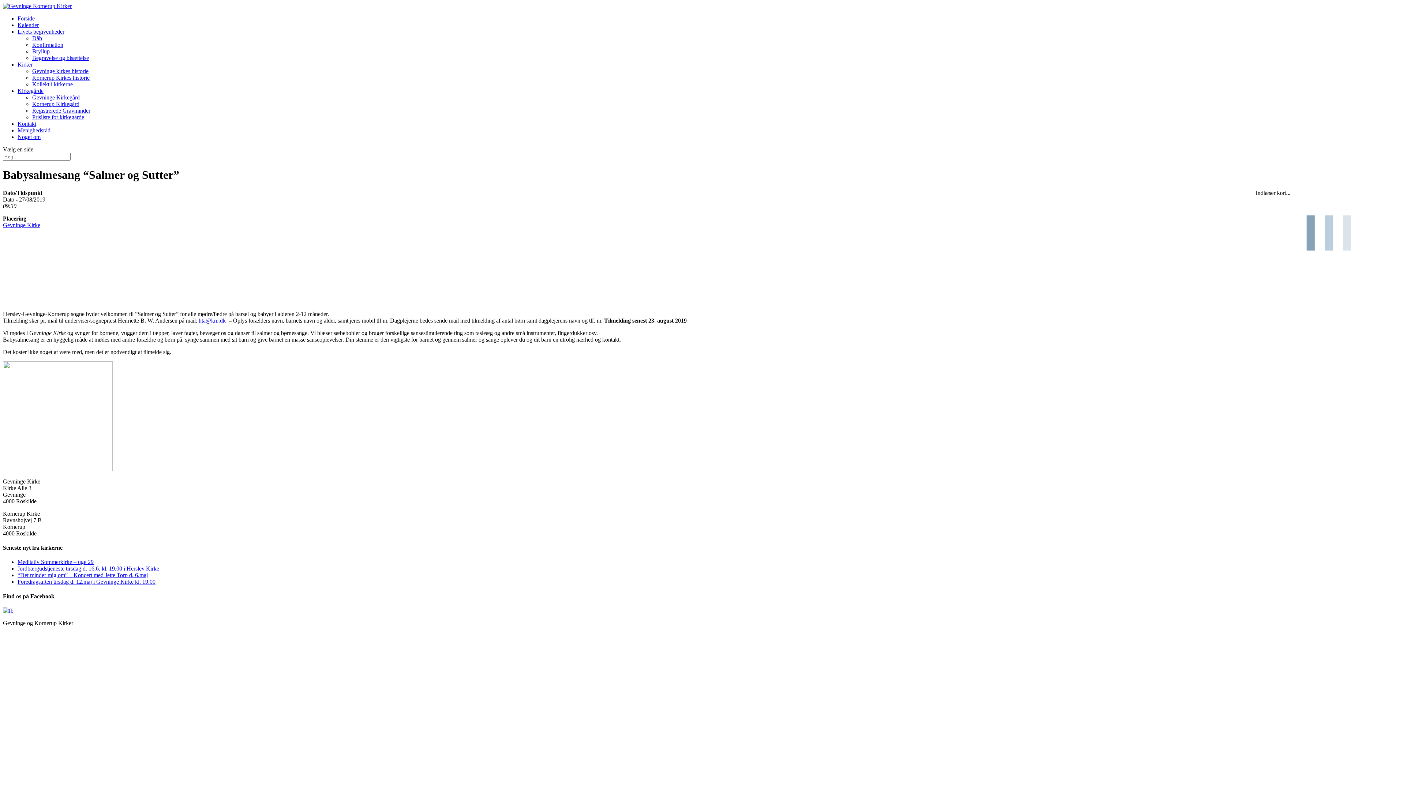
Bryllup (41, 51)
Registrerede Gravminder (61, 111)
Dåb (37, 38)
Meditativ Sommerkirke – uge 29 (56, 562)
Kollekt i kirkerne (52, 84)
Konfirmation (47, 45)
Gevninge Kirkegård (56, 97)
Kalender (28, 25)
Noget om (29, 137)
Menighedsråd (34, 130)
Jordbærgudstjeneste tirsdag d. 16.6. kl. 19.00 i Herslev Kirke (88, 568)
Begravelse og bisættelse (60, 58)
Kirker (25, 64)
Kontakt (27, 124)
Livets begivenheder (41, 32)
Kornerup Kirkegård (55, 104)
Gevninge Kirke (21, 225)
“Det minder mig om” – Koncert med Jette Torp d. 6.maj (83, 575)
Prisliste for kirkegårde (58, 117)
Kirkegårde (31, 91)
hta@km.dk (212, 320)
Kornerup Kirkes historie (61, 78)
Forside (26, 18)
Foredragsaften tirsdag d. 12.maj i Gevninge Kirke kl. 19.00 (87, 582)
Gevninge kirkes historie (60, 71)
